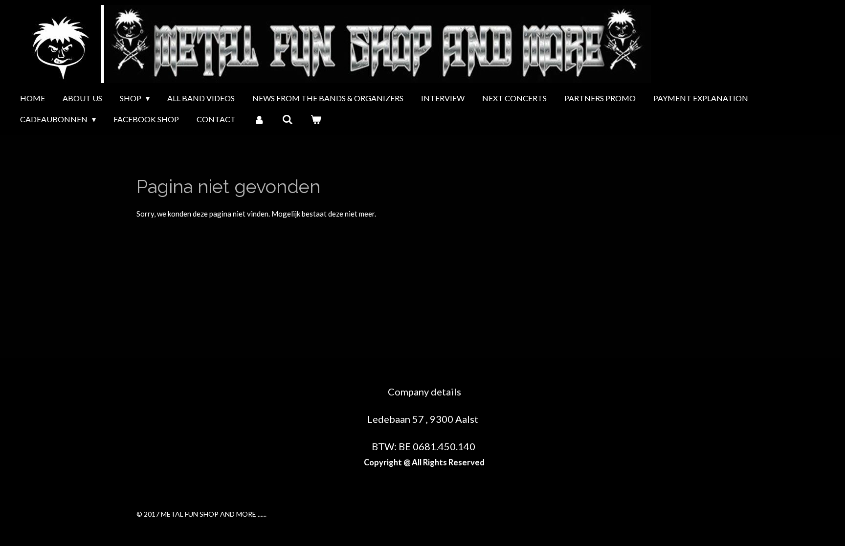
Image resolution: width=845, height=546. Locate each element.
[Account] (258, 119)
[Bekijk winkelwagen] (316, 119)
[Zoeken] (287, 119)
